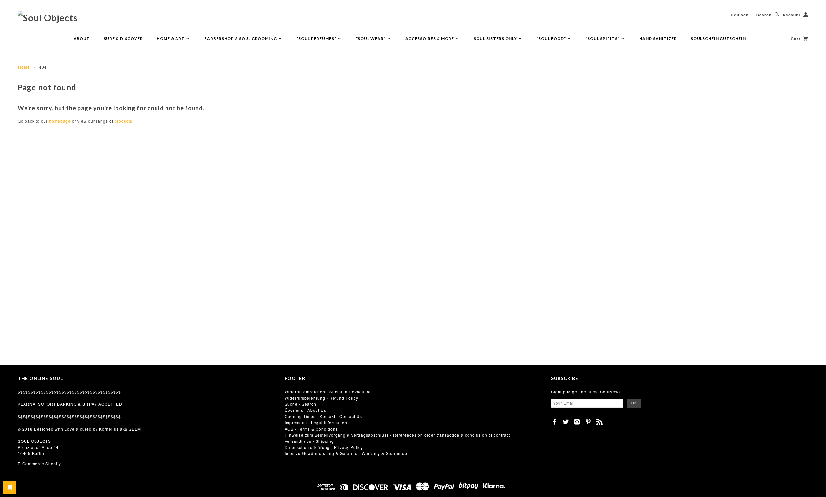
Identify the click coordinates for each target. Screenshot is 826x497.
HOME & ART (171, 38)
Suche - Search (300, 404)
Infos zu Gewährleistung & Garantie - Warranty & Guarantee (346, 453)
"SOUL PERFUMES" (317, 38)
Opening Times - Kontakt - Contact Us (323, 416)
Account (791, 15)
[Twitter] (565, 422)
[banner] (47, 17)
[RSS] (599, 422)
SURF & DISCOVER (123, 38)
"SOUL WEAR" (371, 38)
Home (24, 67)
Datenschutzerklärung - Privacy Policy (324, 447)
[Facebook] (554, 422)
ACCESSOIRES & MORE (430, 38)
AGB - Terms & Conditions (311, 428)
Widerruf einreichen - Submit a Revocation (328, 391)
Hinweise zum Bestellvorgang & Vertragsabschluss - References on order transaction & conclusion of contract (397, 435)
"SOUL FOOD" (552, 38)
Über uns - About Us (305, 410)
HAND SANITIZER (658, 38)
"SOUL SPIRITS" (603, 38)
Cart (796, 39)
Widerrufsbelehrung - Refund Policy (321, 398)
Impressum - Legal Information (316, 422)
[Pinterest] (588, 422)
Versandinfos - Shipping (309, 441)
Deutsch (740, 15)
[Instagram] (577, 422)
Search (763, 15)
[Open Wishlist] (9, 487)
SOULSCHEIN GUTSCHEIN (718, 38)
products (123, 121)
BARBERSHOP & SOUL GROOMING (241, 38)
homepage (60, 121)
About (82, 38)
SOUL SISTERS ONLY (496, 38)
